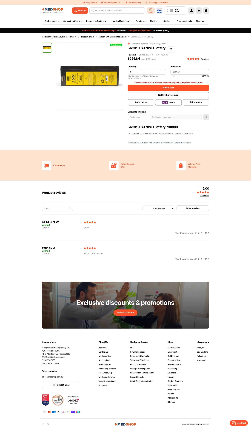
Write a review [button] (192, 208)
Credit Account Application (141, 381)
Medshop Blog (105, 356)
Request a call (62, 385)
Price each (175, 66)
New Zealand (202, 352)
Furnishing (172, 368)
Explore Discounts (125, 312)
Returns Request (137, 352)
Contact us (103, 352)
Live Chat (241, 423)
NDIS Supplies (174, 389)
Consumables (174, 360)
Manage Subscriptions (140, 368)
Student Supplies (175, 381)
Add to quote (141, 102)
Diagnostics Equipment (96, 21)
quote (172, 102)
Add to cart (168, 87)
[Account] (191, 10)
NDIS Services (105, 364)
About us (200, 21)
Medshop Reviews (107, 377)
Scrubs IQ (103, 385)
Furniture (140, 21)
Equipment (172, 352)
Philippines (201, 356)
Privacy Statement (138, 364)
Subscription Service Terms (142, 373)
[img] (90, 222)
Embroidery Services (107, 368)
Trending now (116, 45)
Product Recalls (137, 377)
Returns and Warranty (139, 356)
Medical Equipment (121, 21)
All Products (173, 398)
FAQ (131, 348)
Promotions (173, 385)
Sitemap (171, 402)
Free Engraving (105, 373)
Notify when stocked (168, 95)
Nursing (153, 21)
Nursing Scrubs (174, 364)
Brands (171, 394)
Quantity (132, 66)
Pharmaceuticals (184, 21)
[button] (193, 59)
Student (167, 21)
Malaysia (200, 348)
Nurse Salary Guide (107, 381)
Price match (196, 102)
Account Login (105, 360)
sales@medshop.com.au (52, 377)
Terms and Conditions (139, 360)
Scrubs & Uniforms (71, 21)
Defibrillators (173, 356)
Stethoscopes (51, 21)
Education (172, 373)
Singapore (200, 360)
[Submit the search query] (93, 12)
